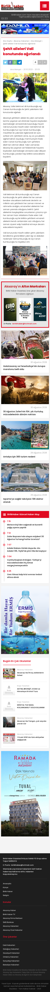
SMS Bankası (8, 922)
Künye (5, 887)
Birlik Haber (8, 891)
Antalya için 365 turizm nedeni (19, 456)
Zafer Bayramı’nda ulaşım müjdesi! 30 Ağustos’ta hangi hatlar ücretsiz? (25, 538)
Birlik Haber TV (9, 914)
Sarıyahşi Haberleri (11, 961)
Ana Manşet (36, 41)
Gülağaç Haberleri (11, 949)
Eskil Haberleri (9, 945)
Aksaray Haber (9, 910)
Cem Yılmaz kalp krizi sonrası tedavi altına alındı (24, 576)
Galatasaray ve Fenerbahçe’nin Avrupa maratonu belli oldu (24, 368)
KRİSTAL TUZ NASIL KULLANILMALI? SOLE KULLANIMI (31, 706)
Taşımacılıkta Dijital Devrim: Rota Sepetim (34, 16)
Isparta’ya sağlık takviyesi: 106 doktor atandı (23, 500)
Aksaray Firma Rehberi (12, 918)
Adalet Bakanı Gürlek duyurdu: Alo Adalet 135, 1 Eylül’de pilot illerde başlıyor (27, 549)
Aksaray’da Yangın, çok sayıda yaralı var (31, 722)
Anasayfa (7, 883)
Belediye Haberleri (11, 964)
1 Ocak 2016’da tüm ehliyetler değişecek (30, 738)
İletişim (6, 895)
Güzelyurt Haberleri (11, 953)
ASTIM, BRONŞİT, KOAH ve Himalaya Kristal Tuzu (28, 690)
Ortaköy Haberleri (10, 957)
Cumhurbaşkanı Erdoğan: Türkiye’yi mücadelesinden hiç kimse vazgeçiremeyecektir (24, 563)
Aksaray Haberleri (21, 41)
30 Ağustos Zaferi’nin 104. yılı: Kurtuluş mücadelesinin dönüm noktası (23, 413)
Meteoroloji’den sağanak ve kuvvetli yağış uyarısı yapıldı (24, 526)
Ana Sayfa (7, 41)
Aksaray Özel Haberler (13, 930)
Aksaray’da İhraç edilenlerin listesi (30, 674)
